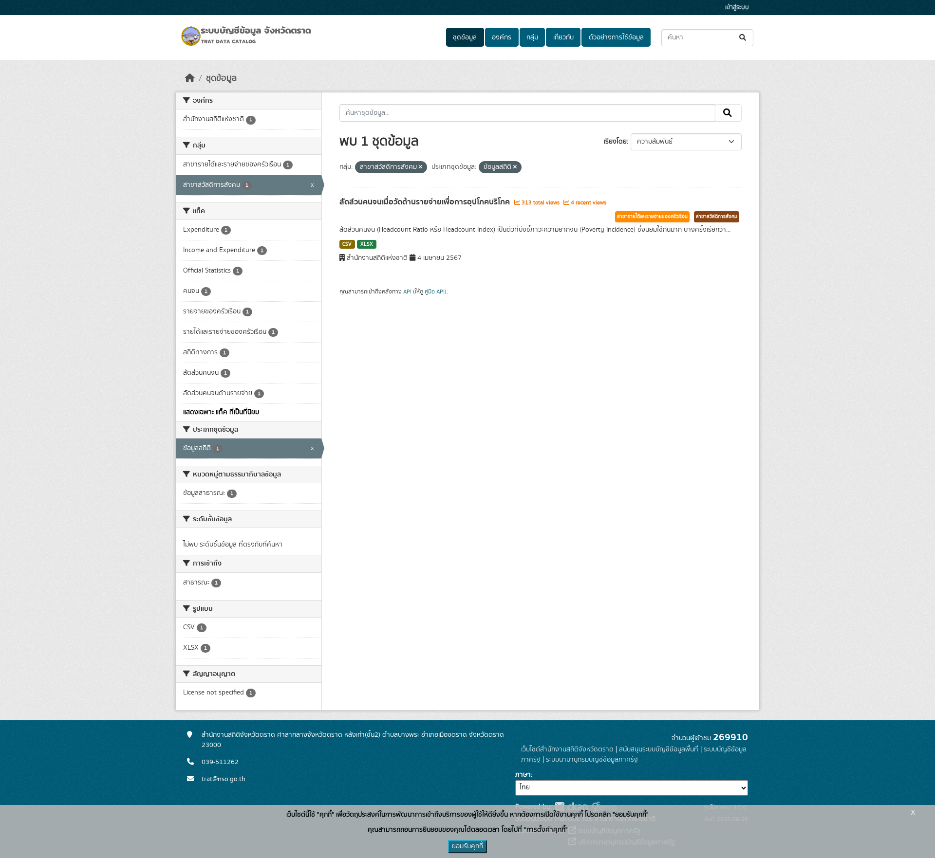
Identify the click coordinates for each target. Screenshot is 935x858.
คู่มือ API (435, 291)
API (407, 291)
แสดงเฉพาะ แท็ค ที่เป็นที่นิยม (221, 412)
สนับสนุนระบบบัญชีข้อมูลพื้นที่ (658, 749)
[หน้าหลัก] (190, 78)
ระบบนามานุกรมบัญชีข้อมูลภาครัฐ (592, 760)
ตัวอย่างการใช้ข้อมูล (616, 37)
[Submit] (743, 37)
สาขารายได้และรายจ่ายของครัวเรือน (652, 216)
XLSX (366, 244)
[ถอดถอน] (420, 167)
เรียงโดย (615, 141)
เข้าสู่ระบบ (737, 7)
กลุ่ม (532, 37)
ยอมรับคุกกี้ (467, 846)
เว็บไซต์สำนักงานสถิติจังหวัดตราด (567, 749)
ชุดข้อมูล (465, 37)
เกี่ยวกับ (563, 37)
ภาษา (523, 775)
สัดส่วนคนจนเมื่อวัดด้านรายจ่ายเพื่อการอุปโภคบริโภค (425, 202)
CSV (347, 244)
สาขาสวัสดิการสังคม (716, 216)
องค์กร (501, 37)
